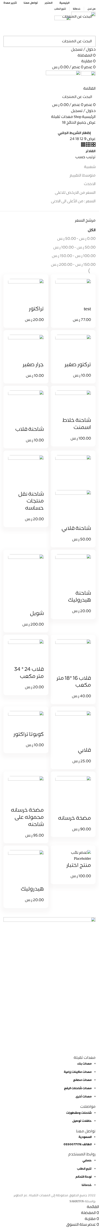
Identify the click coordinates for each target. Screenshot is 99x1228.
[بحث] (9, 16)
